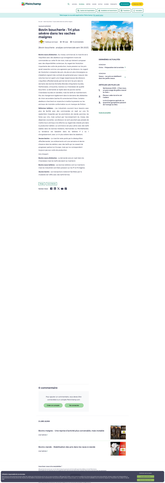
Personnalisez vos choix (145, 480)
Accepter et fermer (145, 476)
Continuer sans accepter (145, 473)
